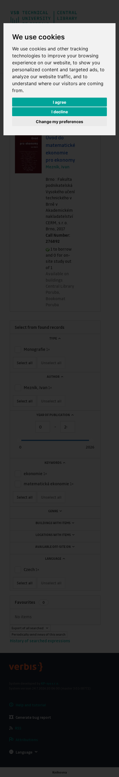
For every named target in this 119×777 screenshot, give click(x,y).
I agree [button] (59, 102)
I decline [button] (59, 111)
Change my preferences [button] (59, 121)
